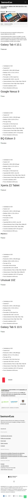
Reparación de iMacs (17, 454)
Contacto (3, 445)
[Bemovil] (12, 2)
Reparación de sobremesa (18, 453)
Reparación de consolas (6, 456)
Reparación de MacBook (6, 454)
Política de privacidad (6, 438)
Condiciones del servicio (6, 435)
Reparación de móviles (17, 456)
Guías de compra (8, 24)
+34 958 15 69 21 (5, 466)
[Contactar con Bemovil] (25, 496)
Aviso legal (3, 440)
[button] (25, 2)
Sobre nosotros (4, 443)
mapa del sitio (3, 428)
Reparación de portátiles (6, 453)
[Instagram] (14, 481)
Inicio (2, 24)
